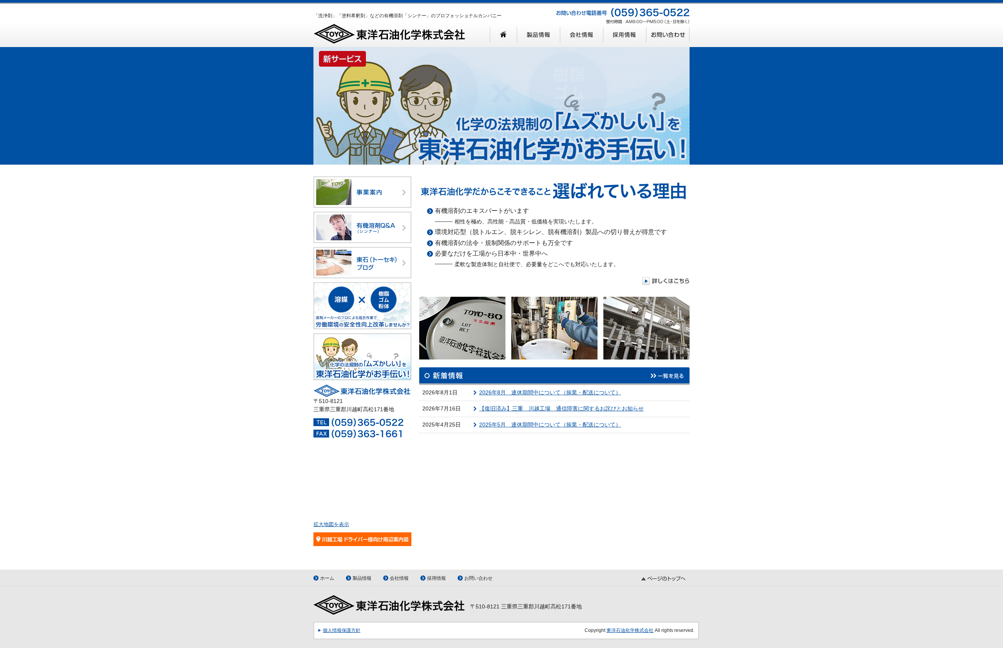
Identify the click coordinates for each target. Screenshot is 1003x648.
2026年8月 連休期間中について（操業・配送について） (550, 392)
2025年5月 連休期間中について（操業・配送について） (550, 424)
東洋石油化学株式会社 (630, 630)
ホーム (327, 578)
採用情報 (436, 578)
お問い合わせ (478, 578)
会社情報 (399, 578)
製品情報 (362, 578)
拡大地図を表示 (331, 524)
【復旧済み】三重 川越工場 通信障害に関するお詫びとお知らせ (561, 408)
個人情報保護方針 (341, 630)
